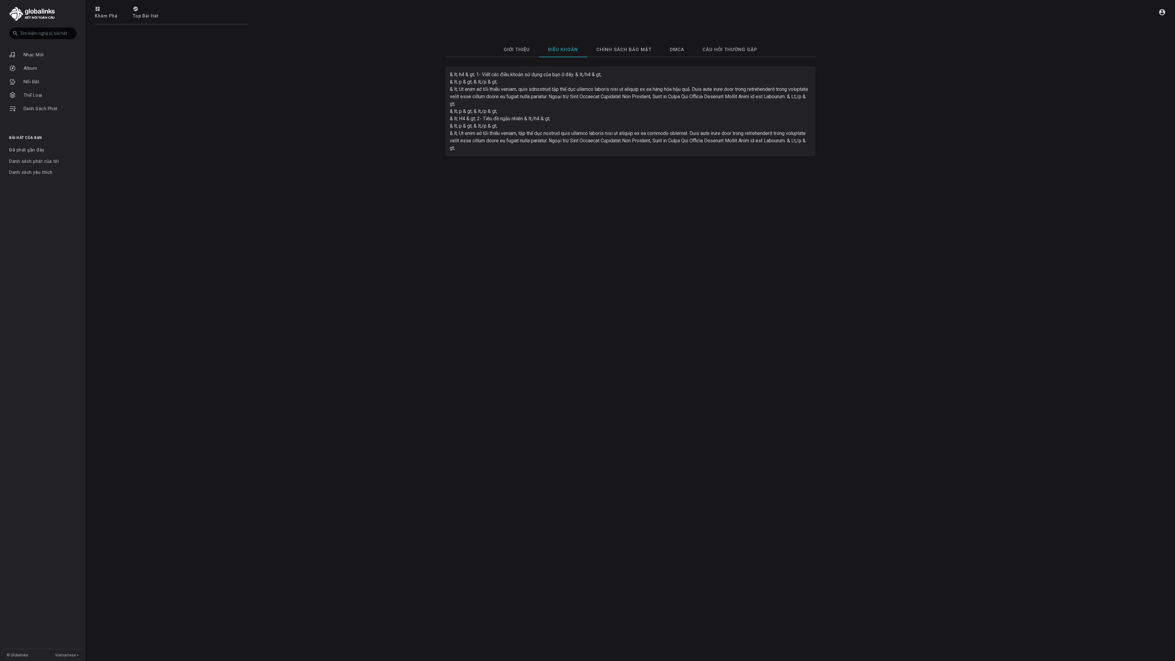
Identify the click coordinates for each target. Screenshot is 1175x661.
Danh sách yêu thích (31, 172)
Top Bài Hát (146, 15)
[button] (42, 33)
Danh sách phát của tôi (34, 161)
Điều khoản (563, 49)
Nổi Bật (30, 81)
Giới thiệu (517, 49)
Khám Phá (106, 15)
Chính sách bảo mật (623, 49)
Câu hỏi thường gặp (730, 49)
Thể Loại (32, 95)
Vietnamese (65, 655)
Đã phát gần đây (26, 150)
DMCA (677, 49)
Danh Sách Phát (40, 108)
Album (29, 68)
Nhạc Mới (33, 55)
